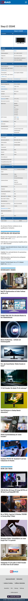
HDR (10, 164)
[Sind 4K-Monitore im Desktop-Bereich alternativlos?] (14, 400)
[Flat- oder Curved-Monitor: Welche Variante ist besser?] (14, 353)
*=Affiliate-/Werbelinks (19, 583)
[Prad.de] (5, 2)
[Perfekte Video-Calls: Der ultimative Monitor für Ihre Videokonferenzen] (14, 305)
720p (18, 117)
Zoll (16, 84)
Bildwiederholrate (4, 208)
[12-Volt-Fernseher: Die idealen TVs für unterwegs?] (14, 377)
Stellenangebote (14, 592)
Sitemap (16, 588)
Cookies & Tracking (8, 583)
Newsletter (6, 588)
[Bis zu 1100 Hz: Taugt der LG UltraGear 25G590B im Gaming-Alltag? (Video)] (14, 504)
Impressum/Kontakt (10, 579)
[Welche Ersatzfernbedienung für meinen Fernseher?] (14, 424)
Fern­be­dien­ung (17, 78)
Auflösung (3, 86)
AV (7, 196)
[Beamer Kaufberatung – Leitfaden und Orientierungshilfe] (14, 329)
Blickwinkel (3, 98)
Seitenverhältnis (4, 88)
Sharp (15, 50)
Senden (20, 220)
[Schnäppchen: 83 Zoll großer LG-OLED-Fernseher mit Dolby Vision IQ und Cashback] (14, 552)
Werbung (22, 588)
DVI (16, 169)
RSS (12, 588)
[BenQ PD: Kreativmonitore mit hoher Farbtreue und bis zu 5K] (14, 281)
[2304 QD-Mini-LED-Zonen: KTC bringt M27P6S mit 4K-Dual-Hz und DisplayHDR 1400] (14, 480)
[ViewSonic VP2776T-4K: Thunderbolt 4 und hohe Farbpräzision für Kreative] (14, 448)
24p (2, 121)
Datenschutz (19, 579)
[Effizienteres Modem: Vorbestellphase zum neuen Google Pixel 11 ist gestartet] (14, 528)
